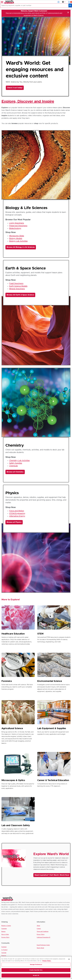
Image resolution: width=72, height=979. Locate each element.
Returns (3, 931)
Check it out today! (14, 88)
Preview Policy (5, 937)
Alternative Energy (17, 516)
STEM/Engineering (17, 513)
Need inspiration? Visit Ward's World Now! (52, 875)
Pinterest (3, 955)
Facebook (3, 947)
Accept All (36, 975)
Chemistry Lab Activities (19, 460)
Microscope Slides (16, 236)
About (38, 925)
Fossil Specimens (16, 283)
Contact (39, 928)
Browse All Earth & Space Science (20, 295)
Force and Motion (16, 511)
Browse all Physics (14, 522)
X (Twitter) (4, 950)
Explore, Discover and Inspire (28, 101)
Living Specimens (16, 223)
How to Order (5, 934)
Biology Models (15, 238)
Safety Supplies (15, 463)
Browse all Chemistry (15, 472)
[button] (58, 2)
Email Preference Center (43, 945)
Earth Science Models (18, 286)
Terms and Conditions (42, 931)
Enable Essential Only (36, 970)
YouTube (3, 952)
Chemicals (13, 466)
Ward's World (40, 948)
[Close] (68, 12)
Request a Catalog (6, 925)
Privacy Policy (41, 934)
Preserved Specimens (18, 226)
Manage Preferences (36, 964)
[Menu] (1, 2)
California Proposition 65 (43, 937)
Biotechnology (15, 228)
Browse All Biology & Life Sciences (21, 247)
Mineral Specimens (17, 289)
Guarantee (4, 928)
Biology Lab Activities (18, 241)
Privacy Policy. (46, 960)
